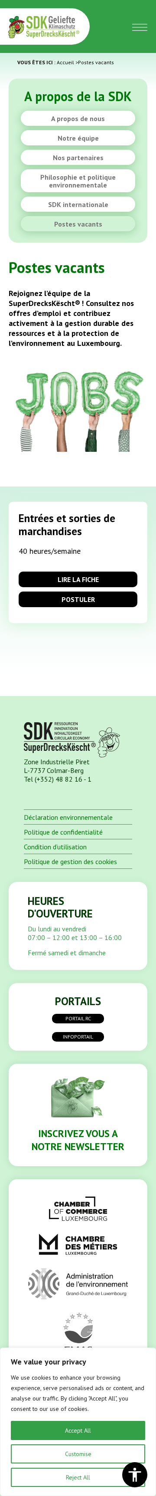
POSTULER (78, 599)
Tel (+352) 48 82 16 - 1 (57, 779)
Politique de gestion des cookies (70, 861)
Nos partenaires (78, 157)
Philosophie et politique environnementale (78, 181)
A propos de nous (78, 118)
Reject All (78, 1477)
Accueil (65, 62)
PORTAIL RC (78, 1018)
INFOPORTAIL (78, 1036)
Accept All (78, 1430)
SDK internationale (78, 204)
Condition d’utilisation (55, 847)
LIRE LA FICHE (78, 579)
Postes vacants (78, 224)
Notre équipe (78, 138)
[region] (78, 1422)
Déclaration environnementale (68, 817)
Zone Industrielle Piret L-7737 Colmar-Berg (57, 766)
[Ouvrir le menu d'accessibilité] (134, 1474)
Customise (78, 1454)
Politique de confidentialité (63, 832)
